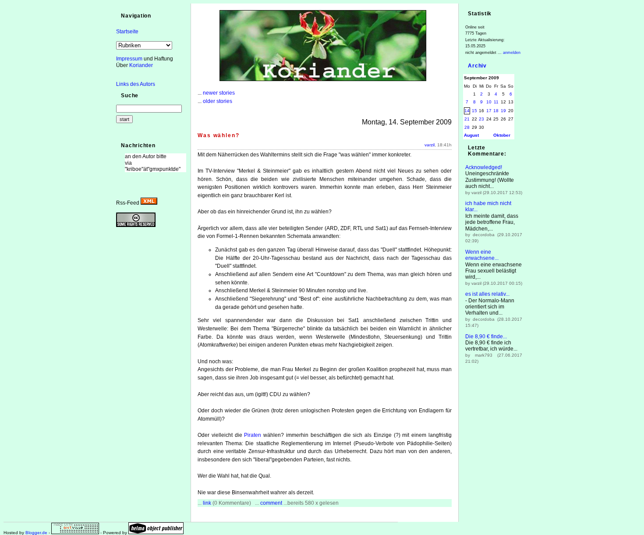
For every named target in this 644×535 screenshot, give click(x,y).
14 (467, 110)
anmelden (511, 52)
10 (489, 101)
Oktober (501, 135)
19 (503, 110)
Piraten (252, 435)
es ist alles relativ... (487, 294)
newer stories (219, 93)
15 (474, 110)
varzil (430, 144)
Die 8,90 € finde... (486, 336)
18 (496, 110)
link (207, 503)
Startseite (127, 31)
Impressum (129, 59)
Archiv (477, 66)
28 (467, 127)
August (471, 135)
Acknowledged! (483, 167)
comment (271, 503)
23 (481, 119)
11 (496, 101)
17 (489, 110)
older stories (217, 101)
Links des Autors (135, 84)
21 (467, 119)
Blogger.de (36, 532)
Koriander (141, 65)
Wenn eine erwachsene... (482, 255)
